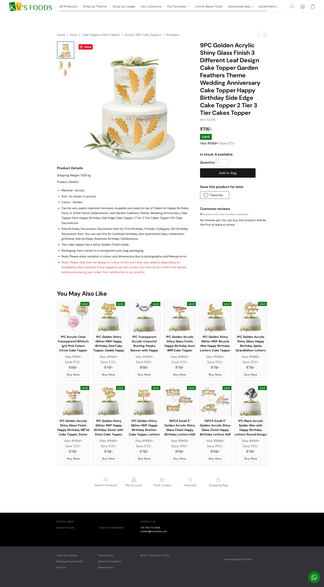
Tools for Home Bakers (111, 527)
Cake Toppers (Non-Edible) (101, 35)
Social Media (268, 6)
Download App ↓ (240, 6)
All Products (68, 6)
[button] (314, 577)
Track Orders (162, 485)
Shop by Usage (123, 6)
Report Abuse (105, 567)
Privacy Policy (106, 555)
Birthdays (172, 35)
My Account (134, 485)
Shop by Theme (95, 6)
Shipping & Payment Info (69, 561)
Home (61, 35)
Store (73, 35)
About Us (61, 567)
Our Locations (151, 6)
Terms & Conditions (67, 555)
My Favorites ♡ (178, 6)
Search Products (105, 485)
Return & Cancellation (110, 561)
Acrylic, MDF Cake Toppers (142, 35)
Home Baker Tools (208, 6)
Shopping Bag (218, 485)
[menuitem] (259, 35)
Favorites (190, 485)
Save (87, 47)
